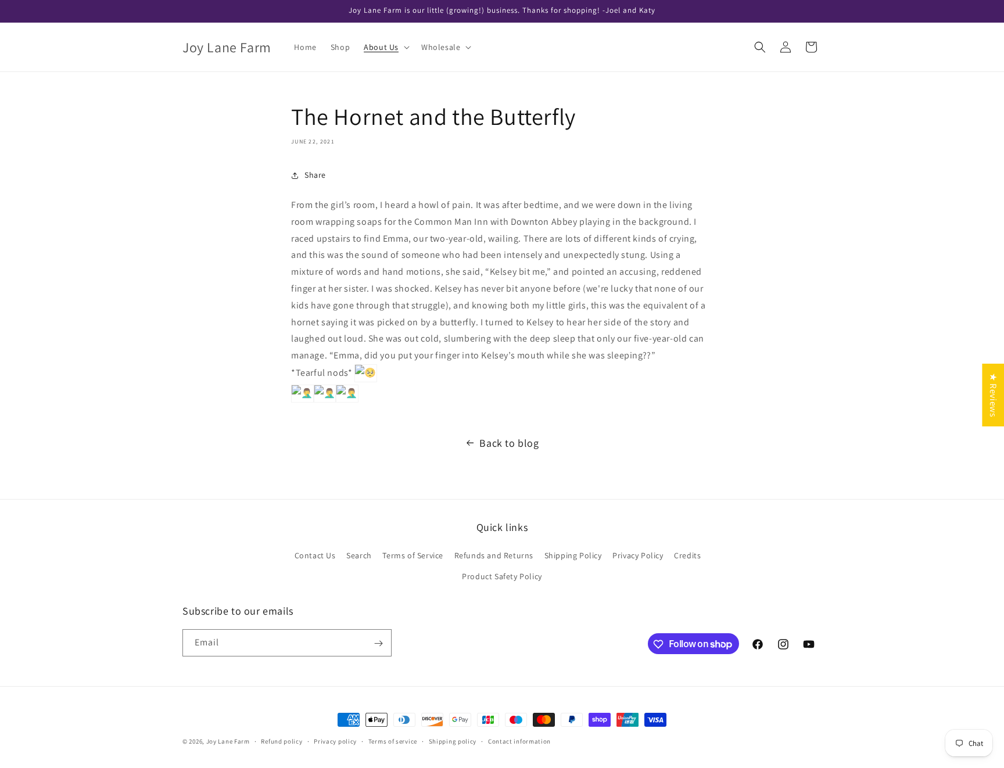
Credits (687, 556)
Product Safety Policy (502, 576)
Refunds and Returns (493, 556)
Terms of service (392, 741)
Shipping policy (453, 741)
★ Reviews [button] (993, 395)
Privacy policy (335, 741)
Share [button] (315, 175)
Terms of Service (412, 556)
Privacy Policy (637, 556)
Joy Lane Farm (228, 741)
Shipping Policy (573, 556)
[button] (385, 47)
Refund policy (281, 741)
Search (359, 556)
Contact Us (315, 556)
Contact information (519, 741)
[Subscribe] (378, 643)
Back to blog (509, 443)
